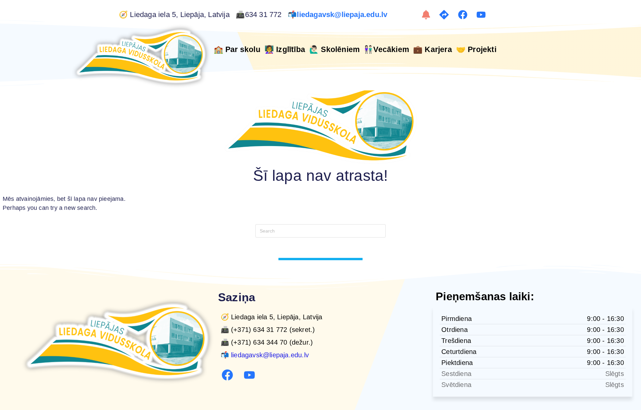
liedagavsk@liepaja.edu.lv (343, 15)
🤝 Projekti (476, 49)
